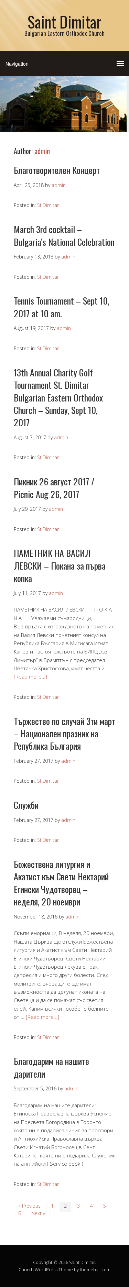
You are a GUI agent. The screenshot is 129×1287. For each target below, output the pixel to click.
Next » (38, 1213)
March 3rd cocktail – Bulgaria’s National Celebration (64, 235)
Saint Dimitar (64, 21)
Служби (26, 805)
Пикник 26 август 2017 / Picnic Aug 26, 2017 (54, 487)
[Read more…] (30, 676)
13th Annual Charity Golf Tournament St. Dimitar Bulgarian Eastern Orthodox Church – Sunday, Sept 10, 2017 (58, 397)
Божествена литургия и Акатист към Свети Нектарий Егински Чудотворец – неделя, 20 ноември (61, 882)
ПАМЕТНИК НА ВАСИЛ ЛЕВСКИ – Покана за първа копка (60, 565)
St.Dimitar (48, 205)
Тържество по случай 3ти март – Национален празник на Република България (64, 733)
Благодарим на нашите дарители (51, 1067)
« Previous (29, 1205)
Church (26, 1269)
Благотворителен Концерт (57, 170)
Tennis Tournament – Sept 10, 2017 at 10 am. (61, 307)
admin (42, 151)
